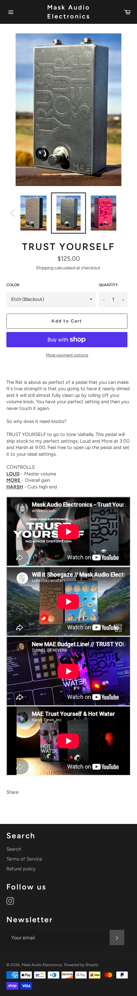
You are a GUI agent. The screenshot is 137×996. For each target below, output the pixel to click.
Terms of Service (24, 859)
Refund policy (21, 869)
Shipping (45, 267)
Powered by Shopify (81, 965)
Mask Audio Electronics (68, 11)
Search (13, 849)
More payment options (67, 355)
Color (12, 285)
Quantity (108, 285)
